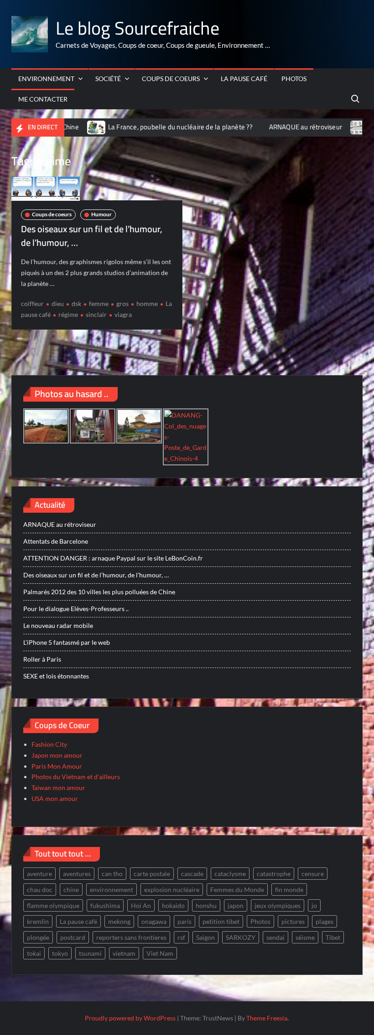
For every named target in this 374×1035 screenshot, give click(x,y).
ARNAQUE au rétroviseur (288, 126)
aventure (39, 873)
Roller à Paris (42, 659)
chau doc (39, 889)
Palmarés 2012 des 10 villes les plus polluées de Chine (99, 592)
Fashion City (49, 744)
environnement (111, 889)
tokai (34, 953)
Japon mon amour (57, 755)
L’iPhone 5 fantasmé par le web (66, 642)
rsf (181, 937)
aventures (77, 873)
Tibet (333, 937)
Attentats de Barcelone (55, 541)
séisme (305, 937)
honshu (206, 905)
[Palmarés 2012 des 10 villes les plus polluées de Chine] (343, 127)
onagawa (153, 921)
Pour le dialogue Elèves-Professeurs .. (76, 608)
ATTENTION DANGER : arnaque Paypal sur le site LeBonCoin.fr (113, 558)
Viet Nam (159, 953)
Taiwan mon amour (58, 787)
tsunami (90, 953)
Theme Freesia (266, 1018)
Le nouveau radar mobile (58, 625)
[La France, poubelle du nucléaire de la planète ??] (79, 127)
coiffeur (32, 303)
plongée (38, 937)
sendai (275, 937)
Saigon (205, 937)
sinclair (96, 314)
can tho (112, 873)
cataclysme (230, 873)
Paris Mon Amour (56, 766)
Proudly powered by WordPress (130, 1018)
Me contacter (43, 99)
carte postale (152, 873)
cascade (192, 873)
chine (71, 889)
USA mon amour (54, 798)
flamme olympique (53, 905)
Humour (101, 214)
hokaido (173, 905)
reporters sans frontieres (131, 937)
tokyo (60, 953)
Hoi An (141, 905)
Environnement (46, 78)
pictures (293, 921)
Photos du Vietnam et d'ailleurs (75, 776)
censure (312, 873)
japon (236, 905)
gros (122, 303)
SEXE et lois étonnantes (56, 676)
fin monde (289, 889)
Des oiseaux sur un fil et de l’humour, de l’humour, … (91, 235)
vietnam (124, 953)
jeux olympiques (278, 905)
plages (324, 921)
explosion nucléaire (171, 889)
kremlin (38, 921)
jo (314, 905)
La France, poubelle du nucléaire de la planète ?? (163, 126)
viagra (123, 314)
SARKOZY (240, 937)
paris (184, 921)
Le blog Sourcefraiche (137, 28)
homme (147, 303)
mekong (119, 921)
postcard (72, 937)
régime (68, 314)
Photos (293, 78)
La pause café (244, 78)
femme (99, 303)
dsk (76, 303)
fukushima (105, 905)
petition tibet (221, 921)
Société (108, 78)
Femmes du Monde (237, 889)
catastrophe (274, 873)
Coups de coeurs (171, 78)
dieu (58, 303)
